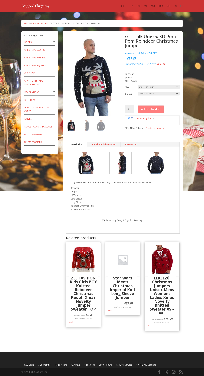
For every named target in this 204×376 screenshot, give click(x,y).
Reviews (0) (130, 144)
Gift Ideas (30, 99)
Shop (168, 6)
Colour (128, 94)
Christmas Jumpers (39, 23)
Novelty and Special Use (38, 126)
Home (27, 23)
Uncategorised (33, 134)
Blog (175, 6)
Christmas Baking (34, 49)
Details (161, 64)
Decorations (31, 92)
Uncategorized (33, 142)
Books (28, 42)
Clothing (29, 73)
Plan (122, 6)
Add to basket (151, 109)
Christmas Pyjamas (35, 65)
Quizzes (160, 6)
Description (76, 144)
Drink (138, 6)
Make (145, 6)
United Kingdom (144, 118)
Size (127, 87)
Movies (28, 118)
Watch (153, 6)
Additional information (104, 144)
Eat (132, 6)
